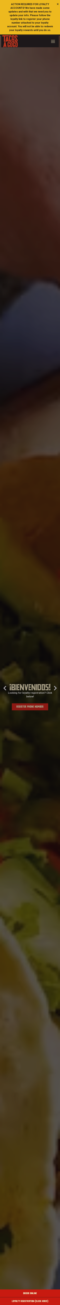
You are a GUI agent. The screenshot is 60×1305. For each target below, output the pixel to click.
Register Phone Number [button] (30, 705)
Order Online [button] (30, 1293)
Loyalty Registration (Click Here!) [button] (30, 1301)
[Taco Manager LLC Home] (10, 41)
